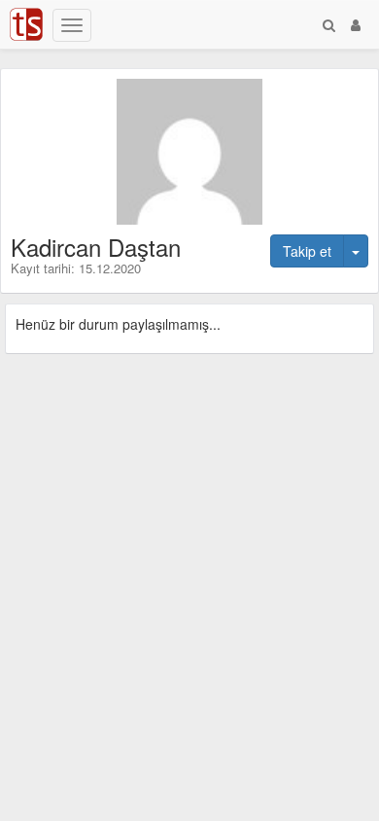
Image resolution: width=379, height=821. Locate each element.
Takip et (307, 251)
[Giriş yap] (355, 24)
